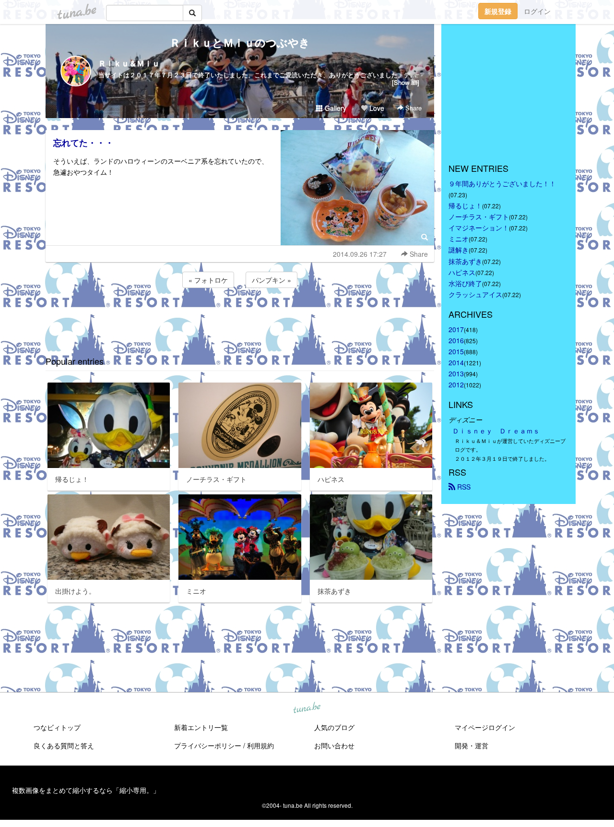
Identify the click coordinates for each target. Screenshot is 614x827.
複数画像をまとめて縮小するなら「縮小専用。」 (86, 790)
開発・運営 (471, 745)
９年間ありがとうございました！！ (502, 183)
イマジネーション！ (479, 227)
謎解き (459, 249)
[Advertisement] (240, 315)
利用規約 (260, 745)
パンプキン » (271, 280)
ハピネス (462, 272)
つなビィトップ (57, 727)
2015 (456, 351)
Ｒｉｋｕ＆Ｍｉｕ (129, 63)
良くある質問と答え (64, 745)
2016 (456, 340)
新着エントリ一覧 (201, 727)
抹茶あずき (465, 261)
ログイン (537, 11)
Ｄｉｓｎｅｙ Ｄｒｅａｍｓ (496, 430)
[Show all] (405, 82)
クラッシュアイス (475, 294)
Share (412, 107)
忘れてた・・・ (83, 142)
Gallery (334, 108)
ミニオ (459, 238)
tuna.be (306, 708)
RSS (463, 486)
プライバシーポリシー (207, 745)
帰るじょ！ (465, 205)
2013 (456, 373)
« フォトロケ (208, 280)
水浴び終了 (465, 283)
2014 (456, 362)
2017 (456, 329)
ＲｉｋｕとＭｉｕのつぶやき (240, 42)
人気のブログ (334, 727)
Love (375, 108)
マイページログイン (485, 727)
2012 (456, 384)
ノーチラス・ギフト (479, 216)
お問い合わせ (334, 745)
